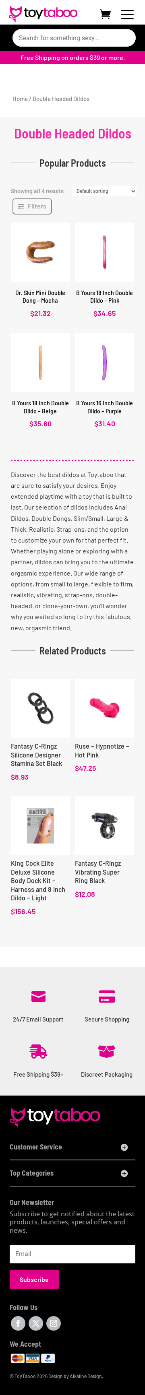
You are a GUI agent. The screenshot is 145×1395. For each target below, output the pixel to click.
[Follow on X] (36, 1323)
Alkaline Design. (86, 1376)
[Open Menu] (127, 16)
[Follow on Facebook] (18, 1323)
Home (20, 98)
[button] (32, 206)
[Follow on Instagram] (53, 1323)
